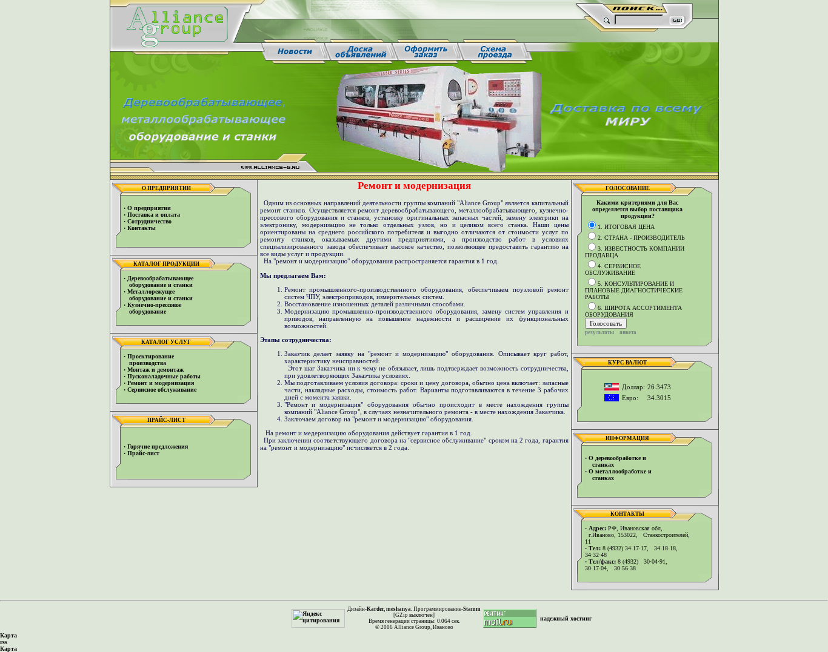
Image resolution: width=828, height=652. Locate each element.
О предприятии (149, 208)
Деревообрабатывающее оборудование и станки (158, 281)
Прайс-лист (143, 453)
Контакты (141, 228)
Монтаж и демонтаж (155, 369)
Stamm (472, 609)
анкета (627, 332)
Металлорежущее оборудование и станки (158, 294)
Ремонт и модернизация (160, 383)
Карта (8, 635)
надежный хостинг (566, 618)
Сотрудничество (149, 221)
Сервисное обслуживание (161, 389)
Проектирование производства (149, 359)
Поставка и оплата (153, 214)
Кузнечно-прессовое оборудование (152, 308)
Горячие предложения (157, 446)
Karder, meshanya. (389, 609)
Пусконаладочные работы (164, 376)
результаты (599, 332)
